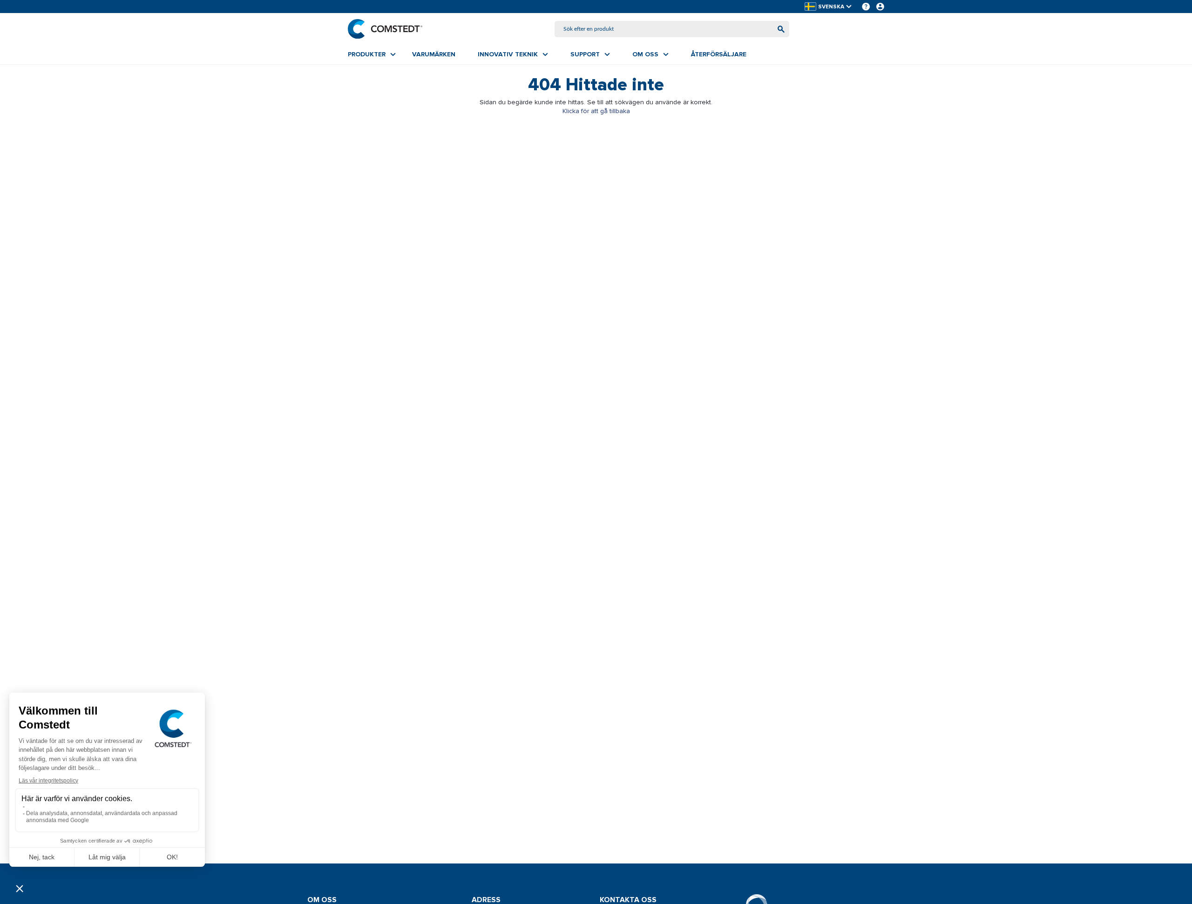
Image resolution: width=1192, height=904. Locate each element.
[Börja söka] (781, 29)
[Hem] (385, 29)
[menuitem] (372, 54)
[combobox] (672, 29)
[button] (829, 6)
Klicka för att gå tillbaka (596, 111)
